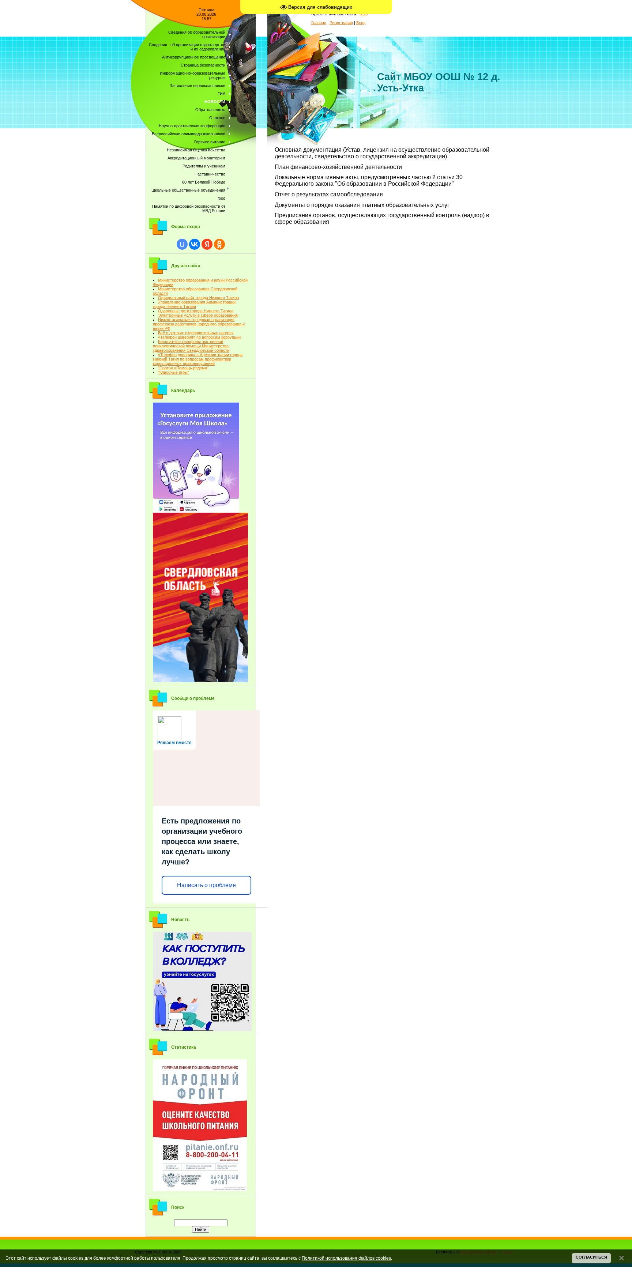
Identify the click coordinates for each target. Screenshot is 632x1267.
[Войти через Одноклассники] (219, 244)
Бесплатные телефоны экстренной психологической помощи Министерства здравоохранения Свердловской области (191, 345)
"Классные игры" (173, 372)
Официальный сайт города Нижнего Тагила (198, 297)
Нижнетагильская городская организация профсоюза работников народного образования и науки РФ (199, 324)
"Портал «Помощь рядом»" (183, 368)
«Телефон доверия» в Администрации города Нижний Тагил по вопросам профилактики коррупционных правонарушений (198, 359)
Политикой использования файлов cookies (346, 1258)
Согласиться (591, 1257)
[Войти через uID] (182, 244)
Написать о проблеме (206, 885)
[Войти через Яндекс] (207, 244)
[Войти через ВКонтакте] (194, 244)
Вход (360, 22)
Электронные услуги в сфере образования (198, 315)
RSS (364, 14)
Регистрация (341, 22)
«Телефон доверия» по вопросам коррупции (199, 337)
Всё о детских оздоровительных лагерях (196, 333)
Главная (318, 22)
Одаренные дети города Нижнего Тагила (195, 311)
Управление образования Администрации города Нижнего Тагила (194, 304)
